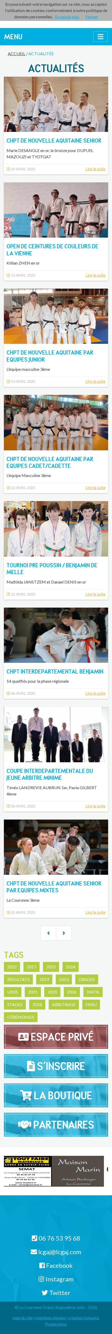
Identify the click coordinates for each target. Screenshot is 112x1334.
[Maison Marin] (30, 1171)
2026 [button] (72, 991)
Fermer (91, 16)
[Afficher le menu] (100, 36)
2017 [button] (31, 966)
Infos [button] (93, 991)
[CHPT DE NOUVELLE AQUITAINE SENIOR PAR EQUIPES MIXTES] (56, 847)
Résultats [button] (18, 979)
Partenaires (62, 1124)
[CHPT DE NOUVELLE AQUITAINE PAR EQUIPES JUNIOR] (56, 316)
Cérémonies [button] (20, 1016)
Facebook (59, 1265)
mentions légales (50, 1317)
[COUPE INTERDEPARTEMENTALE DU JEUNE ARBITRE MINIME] (56, 734)
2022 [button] (12, 966)
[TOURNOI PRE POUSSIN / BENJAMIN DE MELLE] (56, 528)
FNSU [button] (91, 1004)
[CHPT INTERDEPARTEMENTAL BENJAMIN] (56, 635)
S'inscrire (60, 1066)
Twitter (59, 1292)
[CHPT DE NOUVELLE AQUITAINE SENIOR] (56, 104)
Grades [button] (87, 979)
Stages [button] (14, 1004)
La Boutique (62, 1095)
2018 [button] (37, 1004)
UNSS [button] (12, 991)
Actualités (41, 53)
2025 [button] (51, 966)
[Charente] (82, 1171)
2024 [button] (70, 966)
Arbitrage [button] (64, 1004)
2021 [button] (33, 991)
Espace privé (61, 1036)
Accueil (16, 53)
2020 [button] (52, 991)
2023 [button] (64, 979)
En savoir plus (67, 16)
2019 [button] (44, 979)
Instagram (59, 1279)
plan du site (23, 1317)
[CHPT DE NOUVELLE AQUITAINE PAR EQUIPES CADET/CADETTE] (56, 422)
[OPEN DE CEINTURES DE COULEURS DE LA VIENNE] (56, 210)
